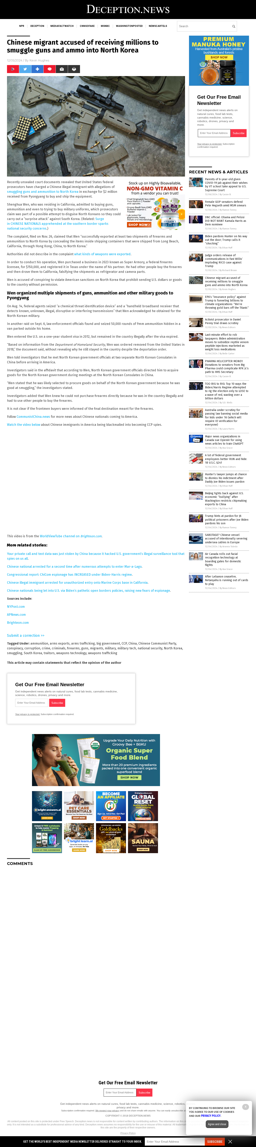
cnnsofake (87, 26)
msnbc (105, 26)
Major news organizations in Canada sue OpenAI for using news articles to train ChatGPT (224, 440)
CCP (124, 643)
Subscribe (214, 1142)
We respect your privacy (107, 1110)
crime (46, 648)
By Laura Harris (227, 429)
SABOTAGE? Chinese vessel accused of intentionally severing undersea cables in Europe (226, 538)
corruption (32, 648)
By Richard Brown (228, 270)
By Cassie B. (225, 194)
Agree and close (217, 1124)
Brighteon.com (18, 623)
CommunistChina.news (33, 417)
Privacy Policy (128, 1133)
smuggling (14, 653)
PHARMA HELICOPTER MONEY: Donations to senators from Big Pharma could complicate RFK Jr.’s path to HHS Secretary (227, 367)
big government (108, 643)
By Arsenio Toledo (229, 546)
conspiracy (15, 648)
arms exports (60, 643)
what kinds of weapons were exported (102, 254)
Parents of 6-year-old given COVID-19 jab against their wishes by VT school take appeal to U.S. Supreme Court (226, 185)
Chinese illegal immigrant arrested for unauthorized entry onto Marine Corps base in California (77, 583)
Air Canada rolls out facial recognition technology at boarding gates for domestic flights (223, 559)
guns (84, 648)
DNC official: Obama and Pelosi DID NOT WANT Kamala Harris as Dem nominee (225, 221)
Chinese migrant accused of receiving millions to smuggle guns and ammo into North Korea (226, 281)
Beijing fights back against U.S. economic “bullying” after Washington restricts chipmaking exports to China (226, 499)
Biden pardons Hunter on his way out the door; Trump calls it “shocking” (226, 240)
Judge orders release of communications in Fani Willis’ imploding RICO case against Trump (224, 261)
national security (150, 648)
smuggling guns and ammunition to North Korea (42, 192)
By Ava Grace (226, 448)
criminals (58, 648)
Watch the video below (23, 425)
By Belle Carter (227, 353)
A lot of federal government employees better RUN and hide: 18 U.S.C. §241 (226, 459)
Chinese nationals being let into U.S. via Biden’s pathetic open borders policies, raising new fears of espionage (88, 591)
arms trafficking (83, 643)
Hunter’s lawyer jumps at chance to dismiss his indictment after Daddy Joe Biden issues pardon (226, 478)
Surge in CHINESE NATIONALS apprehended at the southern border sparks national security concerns (57, 223)
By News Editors (227, 327)
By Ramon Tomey (228, 210)
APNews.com (16, 615)
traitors (49, 653)
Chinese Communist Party (157, 643)
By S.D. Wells (226, 402)
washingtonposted (129, 26)
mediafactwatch (62, 26)
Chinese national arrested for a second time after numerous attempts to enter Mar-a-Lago (74, 566)
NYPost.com (16, 607)
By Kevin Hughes (227, 289)
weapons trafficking (102, 653)
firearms (73, 648)
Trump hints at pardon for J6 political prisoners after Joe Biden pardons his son (226, 519)
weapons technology (71, 653)
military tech (126, 648)
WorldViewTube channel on (71, 536)
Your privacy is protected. (27, 714)
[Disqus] (96, 919)
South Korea (33, 653)
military (110, 648)
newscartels (158, 26)
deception (37, 26)
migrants (96, 648)
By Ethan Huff (225, 247)
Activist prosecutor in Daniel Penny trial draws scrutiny (223, 321)
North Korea (173, 648)
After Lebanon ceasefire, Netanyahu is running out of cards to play (226, 580)
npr (21, 26)
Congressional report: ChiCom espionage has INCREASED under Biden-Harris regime (69, 575)
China (132, 643)
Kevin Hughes (39, 60)
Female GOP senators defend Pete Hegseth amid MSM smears (225, 203)
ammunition (39, 643)
